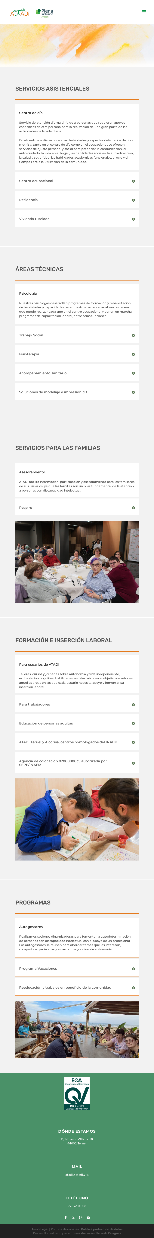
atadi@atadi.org (77, 1174)
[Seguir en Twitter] (73, 1218)
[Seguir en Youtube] (88, 1218)
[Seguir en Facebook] (66, 1218)
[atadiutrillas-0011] (77, 819)
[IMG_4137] (77, 562)
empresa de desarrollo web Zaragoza (94, 1233)
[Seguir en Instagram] (81, 1218)
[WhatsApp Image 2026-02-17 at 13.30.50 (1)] (77, 1029)
